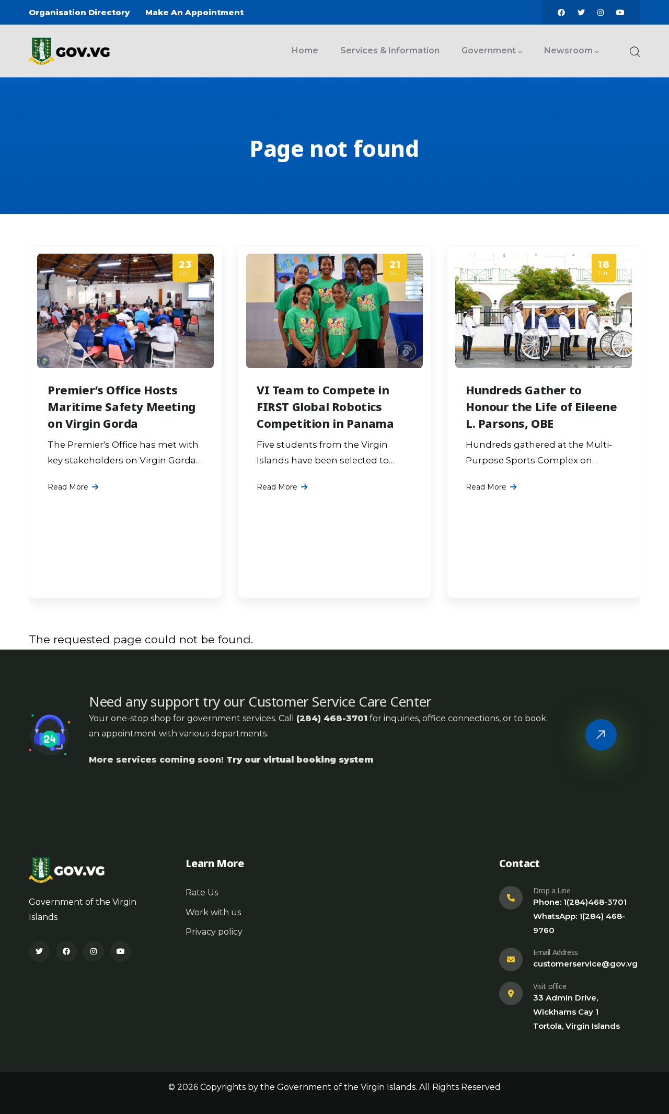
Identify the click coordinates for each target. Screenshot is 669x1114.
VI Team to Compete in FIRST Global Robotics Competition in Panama (325, 406)
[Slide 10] (363, 597)
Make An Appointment (194, 12)
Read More (68, 487)
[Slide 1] (306, 597)
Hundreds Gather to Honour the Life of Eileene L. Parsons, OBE (541, 406)
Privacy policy (214, 932)
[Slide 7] (344, 597)
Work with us (213, 912)
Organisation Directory (79, 12)
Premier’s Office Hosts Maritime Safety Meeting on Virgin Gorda (121, 406)
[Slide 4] (325, 597)
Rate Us (202, 892)
